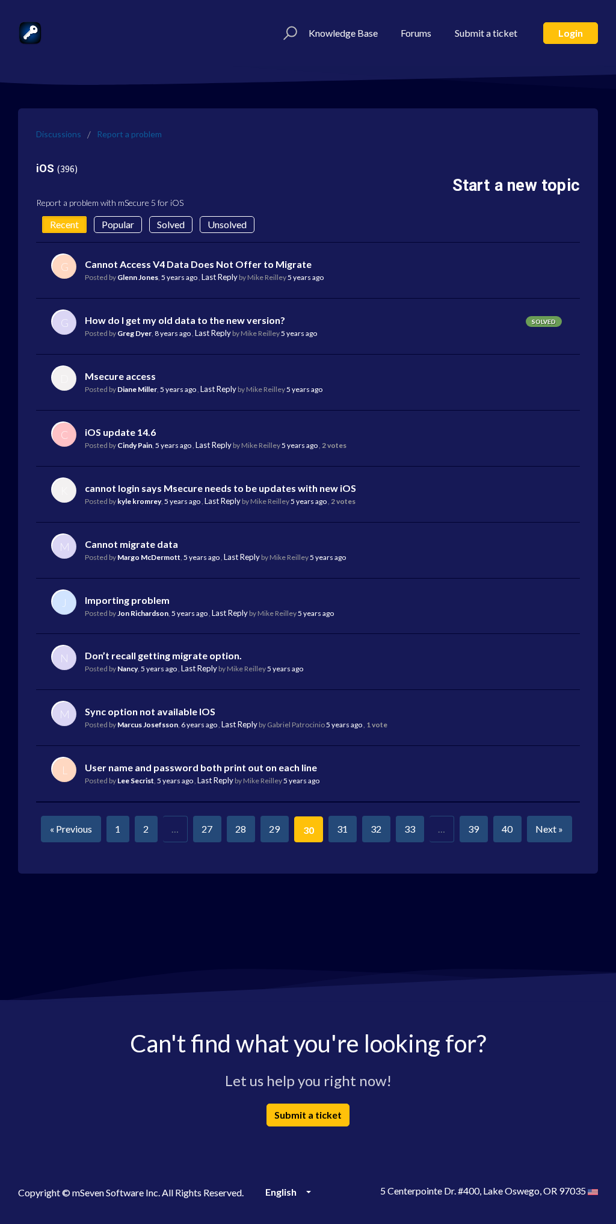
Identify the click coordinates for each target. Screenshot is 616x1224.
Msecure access (120, 376)
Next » (549, 828)
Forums (416, 33)
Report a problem (129, 134)
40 (507, 828)
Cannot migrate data (131, 544)
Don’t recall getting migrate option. (163, 655)
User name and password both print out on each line (201, 767)
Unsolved (227, 224)
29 (274, 828)
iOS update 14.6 (120, 432)
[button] (288, 33)
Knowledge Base (343, 33)
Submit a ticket (486, 33)
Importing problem (127, 600)
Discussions (58, 134)
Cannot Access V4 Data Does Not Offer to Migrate (198, 264)
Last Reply (220, 277)
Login (570, 33)
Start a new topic (516, 185)
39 (473, 828)
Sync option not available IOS (150, 711)
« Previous (71, 828)
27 (207, 828)
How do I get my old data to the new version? (185, 320)
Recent (64, 224)
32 (376, 828)
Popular (118, 224)
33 (409, 828)
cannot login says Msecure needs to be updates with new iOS (220, 488)
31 (342, 828)
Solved (171, 224)
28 (240, 828)
